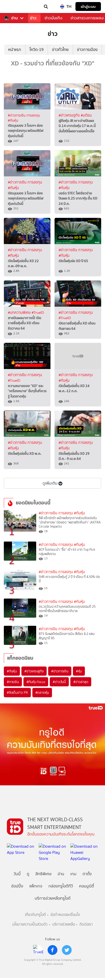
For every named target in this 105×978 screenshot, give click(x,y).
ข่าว (33, 18)
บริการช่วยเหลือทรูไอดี (53, 898)
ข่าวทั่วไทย (60, 49)
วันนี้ (17, 874)
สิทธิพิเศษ (43, 874)
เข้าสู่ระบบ (88, 6)
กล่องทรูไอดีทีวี (60, 886)
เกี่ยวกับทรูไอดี (35, 914)
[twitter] (67, 950)
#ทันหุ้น (12, 671)
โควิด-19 (37, 49)
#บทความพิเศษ (20, 312)
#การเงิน (13, 681)
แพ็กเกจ (35, 886)
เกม (73, 874)
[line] (38, 950)
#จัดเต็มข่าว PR (17, 692)
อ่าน (14, 18)
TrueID (14, 7)
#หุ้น (79, 671)
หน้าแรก (14, 49)
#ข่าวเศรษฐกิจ (70, 115)
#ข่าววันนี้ (59, 681)
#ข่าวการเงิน (59, 671)
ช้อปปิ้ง (17, 886)
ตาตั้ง (87, 874)
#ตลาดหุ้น (42, 692)
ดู (28, 874)
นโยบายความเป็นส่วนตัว (29, 924)
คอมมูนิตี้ (86, 886)
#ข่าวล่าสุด (80, 681)
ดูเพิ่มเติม (50, 483)
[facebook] (52, 950)
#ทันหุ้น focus (36, 681)
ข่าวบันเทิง (53, 18)
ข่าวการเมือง (87, 49)
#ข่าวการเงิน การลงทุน (24, 115)
